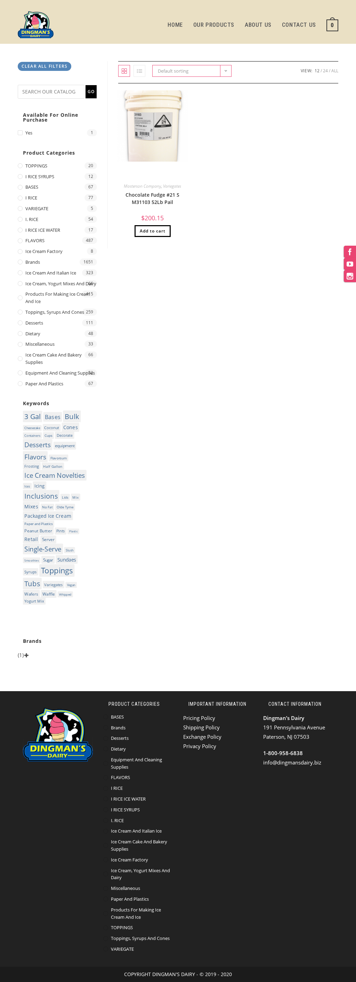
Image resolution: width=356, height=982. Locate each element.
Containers (33, 436)
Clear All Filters (44, 66)
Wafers (32, 594)
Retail (31, 539)
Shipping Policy (201, 727)
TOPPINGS (36, 166)
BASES (31, 187)
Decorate (65, 435)
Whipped (65, 594)
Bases (52, 417)
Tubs (32, 583)
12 (317, 71)
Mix (76, 497)
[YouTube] (350, 264)
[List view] (139, 71)
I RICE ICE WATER (42, 230)
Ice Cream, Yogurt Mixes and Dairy (60, 283)
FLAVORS (34, 240)
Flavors (35, 456)
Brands (32, 262)
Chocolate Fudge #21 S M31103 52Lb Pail (152, 198)
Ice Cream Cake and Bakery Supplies (53, 358)
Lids (65, 497)
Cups (48, 435)
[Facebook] (350, 252)
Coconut (51, 427)
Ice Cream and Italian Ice (50, 273)
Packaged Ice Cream (48, 516)
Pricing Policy (199, 717)
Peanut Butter (38, 531)
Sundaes (66, 559)
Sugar (48, 560)
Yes (28, 133)
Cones (70, 427)
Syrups (31, 571)
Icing (39, 485)
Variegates (172, 186)
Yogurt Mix (34, 601)
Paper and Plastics (44, 383)
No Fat (47, 507)
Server (48, 540)
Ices (28, 486)
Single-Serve (43, 549)
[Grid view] (124, 71)
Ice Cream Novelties (55, 475)
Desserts (34, 323)
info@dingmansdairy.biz (292, 762)
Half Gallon (53, 466)
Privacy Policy (199, 746)
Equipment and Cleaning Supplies (60, 373)
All (334, 71)
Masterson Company (142, 186)
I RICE (31, 198)
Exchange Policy (202, 736)
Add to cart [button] (152, 231)
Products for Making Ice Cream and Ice (57, 297)
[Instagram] (350, 276)
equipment (64, 446)
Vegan (71, 585)
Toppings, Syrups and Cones (54, 312)
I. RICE (31, 219)
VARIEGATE (36, 208)
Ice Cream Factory (44, 251)
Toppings (57, 570)
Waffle (48, 594)
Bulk (72, 417)
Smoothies (32, 560)
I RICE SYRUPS (39, 176)
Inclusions (41, 496)
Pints (60, 531)
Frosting (32, 466)
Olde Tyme (65, 507)
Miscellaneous (40, 344)
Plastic (73, 531)
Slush (70, 550)
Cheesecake (32, 428)
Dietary (32, 333)
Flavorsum (58, 458)
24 (325, 71)
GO (91, 92)
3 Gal (33, 416)
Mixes (31, 506)
